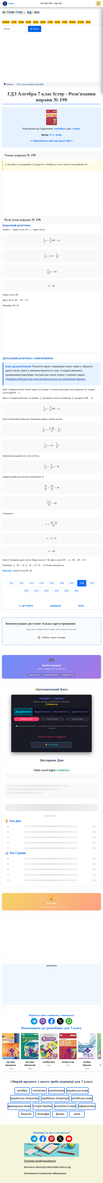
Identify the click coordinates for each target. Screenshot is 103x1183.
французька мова (19, 1106)
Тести (88, 22)
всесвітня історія (65, 1106)
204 (66, 590)
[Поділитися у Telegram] (34, 1021)
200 (26, 590)
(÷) (80, 711)
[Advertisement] (51, 54)
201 (36, 590)
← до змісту (26, 605)
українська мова (77, 1090)
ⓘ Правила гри (52, 704)
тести (81, 605)
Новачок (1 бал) (26, 719)
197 (71, 583)
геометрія (39, 1090)
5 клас (35, 22)
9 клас (64, 22)
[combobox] (14, 29)
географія (43, 1114)
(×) (61, 711)
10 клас (72, 22)
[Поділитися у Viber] (42, 1021)
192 (21, 583)
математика (56, 1090)
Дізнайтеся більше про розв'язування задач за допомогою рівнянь (45, 379)
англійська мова (81, 1098)
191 (11, 583)
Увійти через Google (53, 637)
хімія (77, 1114)
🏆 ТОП (51, 745)
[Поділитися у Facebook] (51, 1021)
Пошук (36, 29)
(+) (23, 711)
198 (82, 583)
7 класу (75, 129)
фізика (60, 1114)
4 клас (28, 22)
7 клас (50, 22)
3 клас (21, 22)
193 (31, 583)
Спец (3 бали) (52, 719)
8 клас (57, 22)
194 (41, 583)
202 (46, 590)
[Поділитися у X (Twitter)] (60, 1021)
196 (61, 583)
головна (6, 22)
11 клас (80, 22)
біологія (26, 1114)
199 (92, 583)
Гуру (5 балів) (77, 719)
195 (51, 583)
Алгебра (60, 129)
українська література (25, 1098)
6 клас (43, 22)
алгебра (22, 1090)
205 (76, 590)
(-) (42, 711)
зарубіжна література (55, 1098)
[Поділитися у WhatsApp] (69, 1021)
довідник (55, 605)
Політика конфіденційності (40, 1161)
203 (56, 590)
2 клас (14, 22)
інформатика (86, 1106)
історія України (42, 1106)
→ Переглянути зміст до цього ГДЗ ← (51, 141)
